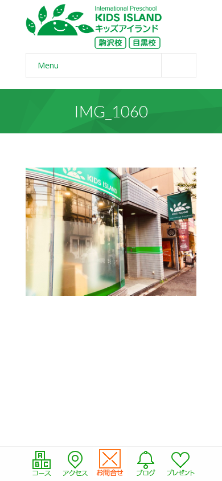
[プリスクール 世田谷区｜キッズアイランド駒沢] (94, 26)
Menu (48, 65)
